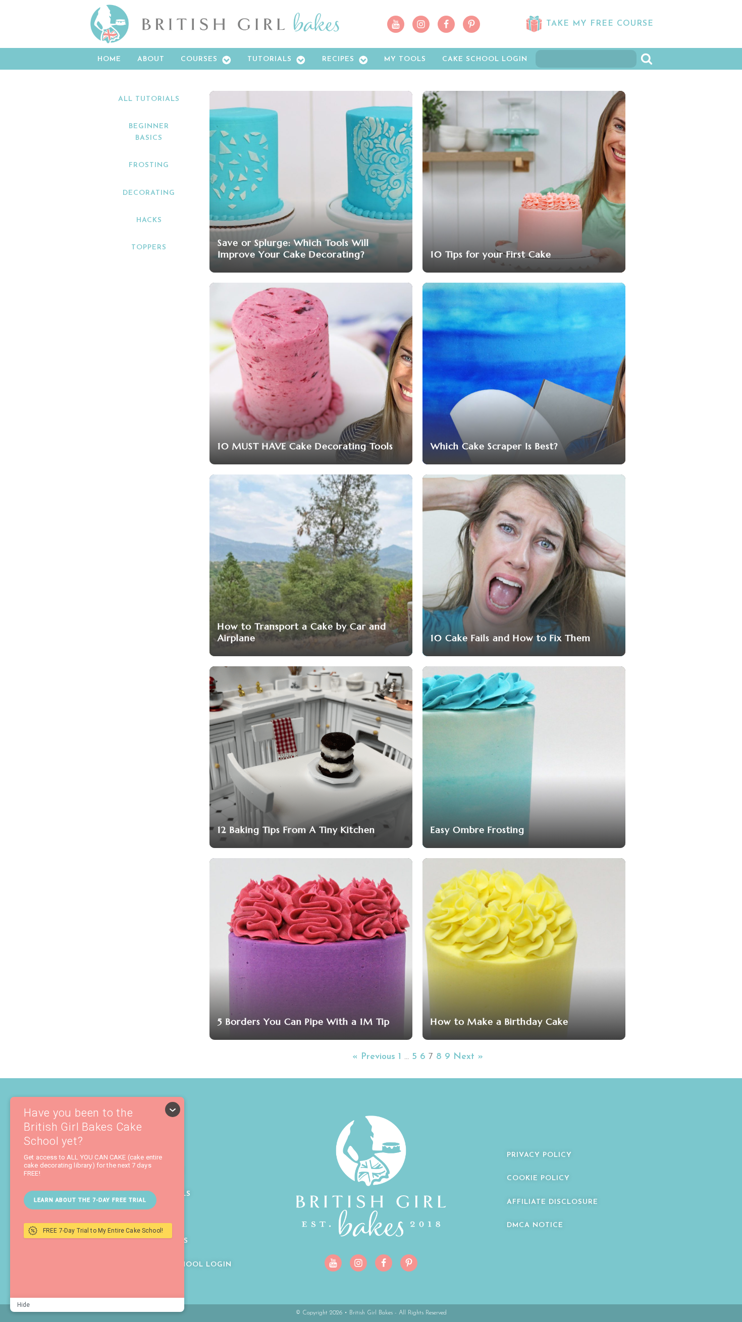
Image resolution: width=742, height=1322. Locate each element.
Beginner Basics (149, 132)
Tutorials (269, 59)
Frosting (149, 165)
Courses (199, 59)
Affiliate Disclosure (552, 1202)
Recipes (338, 59)
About (151, 59)
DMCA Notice (535, 1225)
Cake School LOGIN (484, 59)
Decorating (149, 192)
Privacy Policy (539, 1155)
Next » (468, 1057)
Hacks (149, 220)
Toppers (149, 247)
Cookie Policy (538, 1178)
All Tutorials (149, 99)
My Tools (405, 59)
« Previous (373, 1057)
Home (109, 59)
